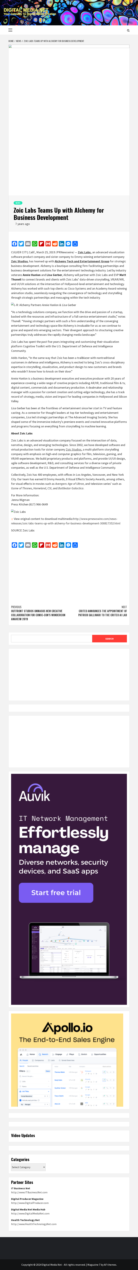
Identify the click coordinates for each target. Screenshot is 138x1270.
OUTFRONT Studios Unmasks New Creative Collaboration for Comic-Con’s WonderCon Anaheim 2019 (38, 613)
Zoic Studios (19, 261)
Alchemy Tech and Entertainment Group (82, 261)
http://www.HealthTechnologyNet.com (34, 1224)
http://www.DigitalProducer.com (30, 1203)
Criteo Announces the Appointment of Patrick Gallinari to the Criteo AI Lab (102, 611)
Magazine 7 (93, 1264)
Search (109, 638)
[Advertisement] (69, 574)
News (18, 202)
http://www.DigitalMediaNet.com (30, 1213)
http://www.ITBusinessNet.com (29, 1192)
